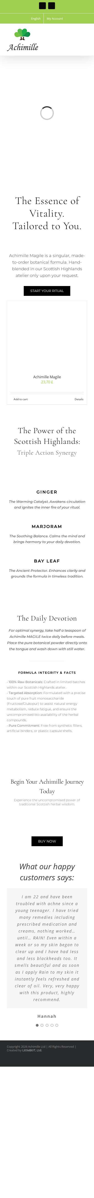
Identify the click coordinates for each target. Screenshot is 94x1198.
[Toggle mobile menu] (85, 30)
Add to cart (21, 399)
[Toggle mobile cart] (77, 30)
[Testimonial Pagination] (37, 1025)
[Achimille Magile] (47, 335)
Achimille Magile (47, 376)
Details (79, 399)
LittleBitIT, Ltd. (32, 1050)
